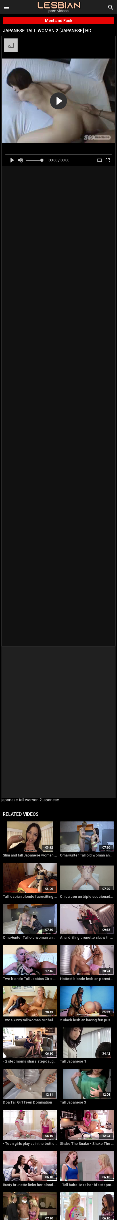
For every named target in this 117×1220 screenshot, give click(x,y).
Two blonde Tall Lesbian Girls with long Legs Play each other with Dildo (30, 979)
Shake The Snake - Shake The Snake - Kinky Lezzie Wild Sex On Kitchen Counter (87, 1143)
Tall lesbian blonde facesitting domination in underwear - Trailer (30, 896)
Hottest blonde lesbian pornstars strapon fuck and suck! (87, 979)
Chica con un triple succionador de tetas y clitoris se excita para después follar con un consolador (87, 896)
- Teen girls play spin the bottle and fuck (30, 1143)
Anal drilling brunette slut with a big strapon (87, 937)
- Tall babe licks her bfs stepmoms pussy (87, 1185)
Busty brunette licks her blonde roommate (30, 1185)
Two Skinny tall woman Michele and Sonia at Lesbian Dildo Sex (30, 1020)
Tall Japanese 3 (73, 1102)
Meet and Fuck (58, 20)
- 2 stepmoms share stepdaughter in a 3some (30, 1061)
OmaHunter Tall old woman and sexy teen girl (87, 855)
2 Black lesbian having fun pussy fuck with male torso (87, 1020)
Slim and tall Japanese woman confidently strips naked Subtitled (30, 855)
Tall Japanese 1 (73, 1061)
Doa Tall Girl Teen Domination (27, 1102)
